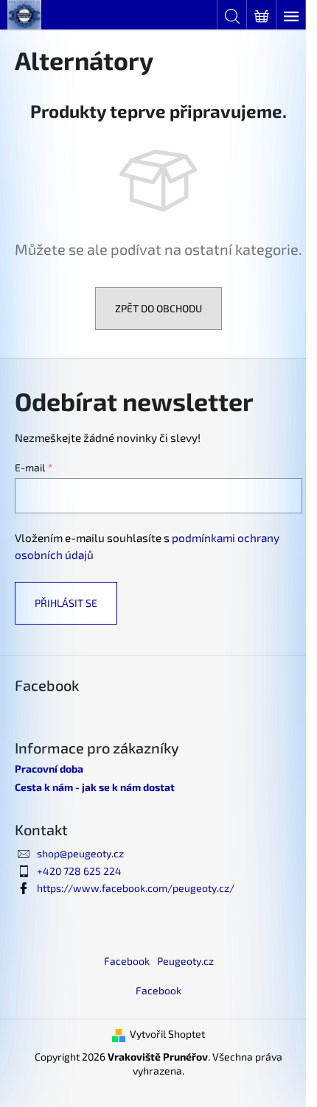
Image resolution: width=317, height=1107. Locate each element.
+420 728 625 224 (79, 871)
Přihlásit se (66, 603)
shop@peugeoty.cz (80, 853)
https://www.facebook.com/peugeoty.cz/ (135, 888)
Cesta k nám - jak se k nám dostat (95, 787)
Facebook (127, 961)
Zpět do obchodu (158, 308)
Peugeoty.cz (185, 961)
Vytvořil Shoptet (167, 1033)
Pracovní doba (49, 768)
